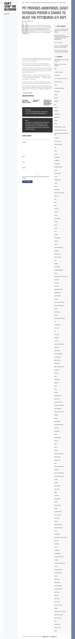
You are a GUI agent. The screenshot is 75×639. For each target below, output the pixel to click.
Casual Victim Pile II (58, 144)
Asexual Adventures (58, 81)
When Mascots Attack (58, 614)
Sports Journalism (58, 514)
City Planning (56, 157)
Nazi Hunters (56, 398)
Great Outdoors (57, 266)
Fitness (55, 228)
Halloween (56, 286)
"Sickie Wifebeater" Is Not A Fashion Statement (61, 60)
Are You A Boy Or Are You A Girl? (60, 78)
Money (55, 386)
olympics (56, 415)
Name (23, 156)
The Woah (56, 560)
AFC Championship (30, 30)
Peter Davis (56, 35)
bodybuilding (56, 117)
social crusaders (57, 505)
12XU (55, 68)
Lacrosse (56, 340)
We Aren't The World (58, 605)
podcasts (56, 440)
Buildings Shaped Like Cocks (60, 126)
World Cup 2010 (57, 624)
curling (55, 183)
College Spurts (57, 163)
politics (55, 447)
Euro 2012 (56, 208)
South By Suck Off (57, 511)
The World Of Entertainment (59, 563)
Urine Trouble (57, 592)
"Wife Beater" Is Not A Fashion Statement (60, 65)
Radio (55, 463)
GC (32, 21)
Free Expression (57, 237)
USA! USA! (56, 595)
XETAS (55, 630)
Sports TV (56, 521)
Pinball (55, 434)
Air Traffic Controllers (58, 72)
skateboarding (57, 498)
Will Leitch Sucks (57, 618)
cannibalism (56, 138)
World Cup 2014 (57, 627)
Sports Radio (56, 518)
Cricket (55, 176)
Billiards (56, 107)
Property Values (57, 456)
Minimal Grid (46, 636)
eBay (55, 202)
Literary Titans (57, 350)
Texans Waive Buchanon (36, 101)
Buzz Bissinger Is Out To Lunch (60, 130)
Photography (56, 431)
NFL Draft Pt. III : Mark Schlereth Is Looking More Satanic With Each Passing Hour (48, 102)
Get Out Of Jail (57, 253)
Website (23, 167)
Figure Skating (57, 218)
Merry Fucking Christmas (59, 366)
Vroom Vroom (57, 601)
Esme (55, 205)
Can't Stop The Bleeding (10, 6)
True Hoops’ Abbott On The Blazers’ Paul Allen (26, 101)
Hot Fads (56, 315)
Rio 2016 (56, 482)
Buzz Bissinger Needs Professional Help (61, 134)
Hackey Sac (56, 282)
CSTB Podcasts (57, 179)
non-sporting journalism (59, 405)
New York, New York (58, 402)
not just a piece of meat (59, 411)
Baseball (56, 97)
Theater (55, 566)
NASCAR (56, 392)
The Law (56, 547)
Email (23, 162)
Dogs (55, 199)
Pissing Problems (57, 437)
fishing (55, 224)
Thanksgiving (57, 534)
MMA (55, 376)
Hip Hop (56, 299)
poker (55, 444)
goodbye (56, 263)
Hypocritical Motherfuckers (59, 318)
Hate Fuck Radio (57, 295)
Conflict (55, 170)
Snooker (56, 502)
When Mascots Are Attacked (60, 611)
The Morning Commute (58, 556)
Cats (55, 147)
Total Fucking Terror (58, 569)
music (55, 389)
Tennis (55, 531)
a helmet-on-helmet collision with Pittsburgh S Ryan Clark (35, 29)
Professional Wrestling (58, 453)
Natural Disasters (57, 395)
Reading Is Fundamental (59, 466)
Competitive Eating (58, 167)
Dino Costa (56, 196)
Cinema (55, 154)
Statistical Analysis (58, 524)
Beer (55, 104)
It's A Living (56, 328)
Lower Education (57, 357)
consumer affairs (57, 173)
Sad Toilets (56, 495)
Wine (55, 621)
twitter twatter (57, 582)
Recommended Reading (59, 473)
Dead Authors (57, 189)
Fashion (55, 215)
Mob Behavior (57, 379)
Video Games (57, 598)
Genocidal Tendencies (58, 247)
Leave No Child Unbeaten (59, 344)
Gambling (56, 241)
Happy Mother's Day (58, 289)
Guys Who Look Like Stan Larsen (60, 276)
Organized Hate (57, 421)
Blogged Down (57, 114)
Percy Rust (56, 427)
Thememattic (53, 636)
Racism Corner (57, 460)
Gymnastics (56, 279)
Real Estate (56, 469)
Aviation (56, 94)
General (55, 244)
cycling (55, 186)
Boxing (55, 123)
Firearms (56, 221)
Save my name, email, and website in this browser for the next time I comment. (35, 177)
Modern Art (56, 382)
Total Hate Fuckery (58, 572)
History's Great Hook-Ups (59, 302)
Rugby (55, 492)
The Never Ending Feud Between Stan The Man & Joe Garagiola (61, 31)
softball (55, 508)
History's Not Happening (59, 305)
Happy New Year (57, 292)
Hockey (55, 308)
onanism (56, 418)
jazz (55, 331)
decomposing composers (59, 192)
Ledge (41, 88)
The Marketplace (57, 553)
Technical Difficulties (58, 527)
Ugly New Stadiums (58, 585)
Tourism (56, 576)
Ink (55, 321)
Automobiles (56, 91)
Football (56, 234)
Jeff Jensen (56, 334)
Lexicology (56, 347)
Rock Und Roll (57, 485)
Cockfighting (56, 160)
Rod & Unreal (56, 489)
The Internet (56, 543)
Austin (55, 85)
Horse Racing (57, 311)
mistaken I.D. (56, 369)
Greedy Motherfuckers (58, 270)
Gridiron (55, 273)
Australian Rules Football (59, 88)
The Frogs (56, 540)
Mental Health (57, 363)
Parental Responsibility (58, 424)
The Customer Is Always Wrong (60, 537)
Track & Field (56, 579)
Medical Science (57, 360)
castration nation (57, 141)
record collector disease (59, 476)
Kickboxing (56, 337)
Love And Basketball (58, 353)
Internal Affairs (57, 324)
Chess (55, 150)
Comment (24, 142)
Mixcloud (56, 373)
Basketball (56, 101)
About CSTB (6, 14)
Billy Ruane (56, 110)
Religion (56, 479)
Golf (55, 260)
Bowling (55, 120)
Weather (56, 608)
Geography (56, 250)
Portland (56, 450)
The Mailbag (56, 550)
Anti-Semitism (57, 75)
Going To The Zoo (57, 257)
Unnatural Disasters (58, 589)
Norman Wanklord (57, 408)
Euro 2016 (56, 212)
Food (55, 231)
